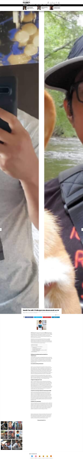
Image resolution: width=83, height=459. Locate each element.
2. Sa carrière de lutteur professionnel (37, 348)
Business (40, 4)
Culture (37, 4)
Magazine (44, 4)
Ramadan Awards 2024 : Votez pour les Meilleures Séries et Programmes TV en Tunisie (30, 8)
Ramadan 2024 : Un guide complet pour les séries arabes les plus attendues (57, 8)
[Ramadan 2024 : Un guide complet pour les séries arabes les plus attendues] (51, 8)
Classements (49, 4)
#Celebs (52, 4)
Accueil (24, 4)
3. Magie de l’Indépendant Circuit (36, 349)
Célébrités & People (32, 4)
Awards (27, 4)
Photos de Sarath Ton (34, 351)
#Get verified (25, 5)
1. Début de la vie (35, 347)
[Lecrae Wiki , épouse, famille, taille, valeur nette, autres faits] (1, 229)
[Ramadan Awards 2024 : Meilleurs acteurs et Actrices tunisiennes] (39, 8)
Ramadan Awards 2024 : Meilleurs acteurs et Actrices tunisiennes (44, 8)
